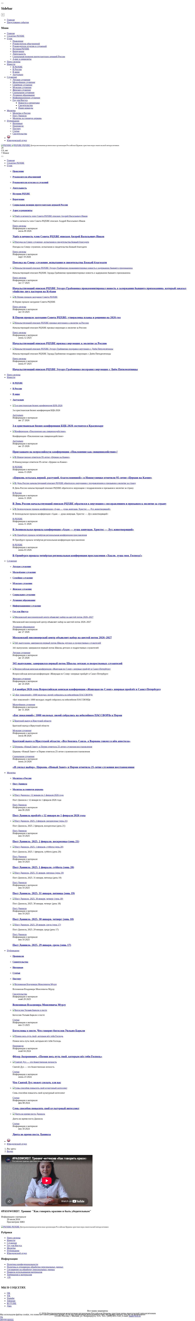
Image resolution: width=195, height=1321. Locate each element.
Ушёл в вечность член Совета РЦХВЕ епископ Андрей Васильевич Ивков (58, 236)
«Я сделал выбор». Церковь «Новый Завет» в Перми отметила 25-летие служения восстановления (73, 767)
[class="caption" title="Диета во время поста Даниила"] (29, 1114)
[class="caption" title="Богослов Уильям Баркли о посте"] (30, 1010)
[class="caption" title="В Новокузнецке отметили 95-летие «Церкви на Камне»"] (41, 457)
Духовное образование (24, 95)
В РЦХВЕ (17, 67)
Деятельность (19, 54)
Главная (11, 20)
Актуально (18, 74)
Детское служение (21, 79)
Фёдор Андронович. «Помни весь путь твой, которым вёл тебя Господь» (57, 1056)
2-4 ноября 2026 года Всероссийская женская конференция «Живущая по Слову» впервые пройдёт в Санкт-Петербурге (87, 689)
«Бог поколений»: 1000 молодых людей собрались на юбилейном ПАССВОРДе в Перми (67, 715)
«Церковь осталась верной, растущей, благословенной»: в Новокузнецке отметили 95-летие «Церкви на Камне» (82, 477)
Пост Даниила (20, 115)
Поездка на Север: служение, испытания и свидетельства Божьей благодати (60, 262)
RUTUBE (11, 1303)
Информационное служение (26, 97)
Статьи (16, 131)
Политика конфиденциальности (22, 1264)
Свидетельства (25, 105)
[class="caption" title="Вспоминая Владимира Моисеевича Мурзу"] (35, 984)
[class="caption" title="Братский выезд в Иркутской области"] (32, 721)
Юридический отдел (17, 140)
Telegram (11, 1301)
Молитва (11, 110)
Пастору (17, 128)
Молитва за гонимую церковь (27, 118)
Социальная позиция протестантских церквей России (39, 56)
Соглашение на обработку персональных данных (31, 1269)
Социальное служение (23, 92)
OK (8, 1293)
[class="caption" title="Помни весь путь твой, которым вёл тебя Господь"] (38, 1036)
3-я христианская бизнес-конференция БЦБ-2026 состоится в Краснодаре (58, 425)
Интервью (18, 123)
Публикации (13, 121)
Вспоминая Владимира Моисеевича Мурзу (39, 1004)
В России (17, 69)
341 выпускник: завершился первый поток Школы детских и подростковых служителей (67, 663)
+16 (8, 1277)
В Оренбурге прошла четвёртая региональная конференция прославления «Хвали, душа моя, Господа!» (77, 555)
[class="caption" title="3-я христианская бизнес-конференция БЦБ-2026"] (37, 405)
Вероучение (18, 51)
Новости (11, 64)
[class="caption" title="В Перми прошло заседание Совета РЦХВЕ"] (35, 297)
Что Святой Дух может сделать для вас (37, 1082)
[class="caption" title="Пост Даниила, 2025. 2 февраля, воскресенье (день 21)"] (40, 821)
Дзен (9, 1306)
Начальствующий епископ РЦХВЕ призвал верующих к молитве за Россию (60, 343)
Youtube (10, 1298)
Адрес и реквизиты (22, 59)
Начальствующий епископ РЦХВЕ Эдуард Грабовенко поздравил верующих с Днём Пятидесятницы (75, 369)
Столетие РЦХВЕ (15, 36)
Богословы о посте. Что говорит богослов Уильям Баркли (49, 1030)
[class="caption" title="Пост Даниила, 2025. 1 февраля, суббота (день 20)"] (38, 847)
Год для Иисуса (20, 100)
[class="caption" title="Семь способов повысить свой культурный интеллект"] (40, 1088)
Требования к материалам (19, 1274)
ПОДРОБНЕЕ (7, 1319)
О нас (9, 38)
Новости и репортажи (29, 103)
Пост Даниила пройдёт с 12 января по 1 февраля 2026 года (49, 815)
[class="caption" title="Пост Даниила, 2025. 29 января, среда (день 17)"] (37, 924)
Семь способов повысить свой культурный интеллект (46, 1108)
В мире (16, 72)
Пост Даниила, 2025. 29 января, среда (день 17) (42, 944)
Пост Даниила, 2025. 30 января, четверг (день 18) (43, 919)
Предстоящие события (18, 22)
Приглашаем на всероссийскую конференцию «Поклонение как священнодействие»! (65, 451)
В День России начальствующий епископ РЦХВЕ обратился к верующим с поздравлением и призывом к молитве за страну (89, 503)
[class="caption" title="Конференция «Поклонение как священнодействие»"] (39, 431)
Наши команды (25, 108)
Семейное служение (22, 85)
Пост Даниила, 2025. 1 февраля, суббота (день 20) (43, 867)
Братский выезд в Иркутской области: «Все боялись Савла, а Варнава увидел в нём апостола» (71, 741)
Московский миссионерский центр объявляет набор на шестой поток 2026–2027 (62, 637)
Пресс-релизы (13, 61)
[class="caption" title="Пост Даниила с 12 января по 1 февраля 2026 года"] (38, 795)
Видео (10, 1151)
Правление (18, 41)
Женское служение (22, 90)
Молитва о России (22, 113)
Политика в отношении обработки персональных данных (35, 1267)
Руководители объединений (26, 43)
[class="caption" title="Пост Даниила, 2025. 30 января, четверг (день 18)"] (38, 898)
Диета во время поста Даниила (32, 1134)
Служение (12, 77)
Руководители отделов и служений (30, 46)
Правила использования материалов (24, 1272)
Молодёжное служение (24, 82)
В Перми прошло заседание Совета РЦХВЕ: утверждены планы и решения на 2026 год (67, 317)
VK (8, 1295)
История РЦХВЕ (21, 49)
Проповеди (18, 126)
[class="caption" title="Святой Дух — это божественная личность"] (35, 1062)
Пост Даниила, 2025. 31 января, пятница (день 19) (44, 893)
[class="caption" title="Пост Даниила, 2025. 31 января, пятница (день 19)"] (38, 873)
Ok (1, 1317)
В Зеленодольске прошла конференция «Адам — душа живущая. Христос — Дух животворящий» (73, 529)
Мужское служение (22, 87)
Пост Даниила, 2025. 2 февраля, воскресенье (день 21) (46, 841)
